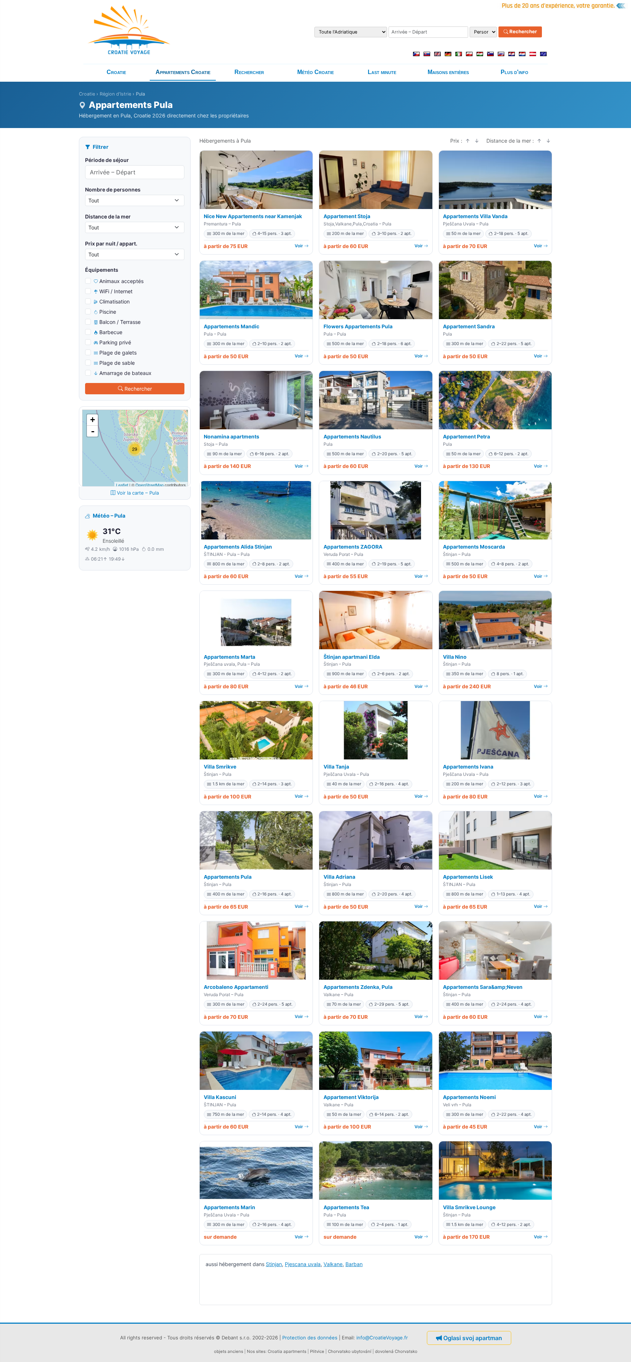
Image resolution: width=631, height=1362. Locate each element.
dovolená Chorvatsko (396, 1351)
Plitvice (317, 1351)
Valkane (333, 1264)
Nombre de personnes (113, 189)
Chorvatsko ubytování (349, 1351)
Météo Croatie (315, 72)
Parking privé (115, 342)
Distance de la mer (108, 216)
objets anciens (228, 1351)
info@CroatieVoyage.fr (382, 1337)
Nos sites (256, 1351)
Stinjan (274, 1264)
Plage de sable (117, 363)
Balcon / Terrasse (120, 322)
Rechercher (522, 32)
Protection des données (309, 1337)
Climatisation (114, 301)
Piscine (107, 312)
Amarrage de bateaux (125, 373)
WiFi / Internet (116, 291)
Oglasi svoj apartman (472, 1338)
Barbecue (110, 332)
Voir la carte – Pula (138, 493)
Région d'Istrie (115, 94)
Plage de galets (118, 352)
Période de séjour (107, 160)
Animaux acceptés (121, 281)
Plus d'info (514, 72)
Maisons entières (448, 72)
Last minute (382, 72)
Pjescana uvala (303, 1264)
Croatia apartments (287, 1351)
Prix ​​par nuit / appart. (111, 243)
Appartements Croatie (183, 72)
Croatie (116, 72)
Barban (354, 1264)
